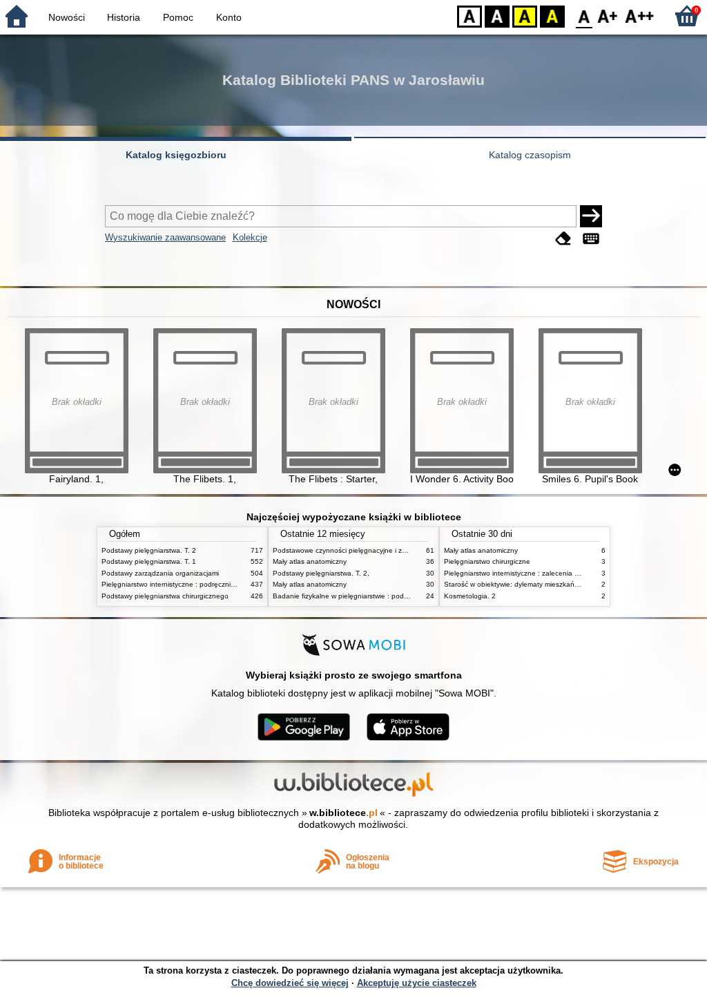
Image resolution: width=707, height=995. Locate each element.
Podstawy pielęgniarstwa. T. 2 (148, 550)
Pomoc (178, 17)
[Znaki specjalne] (591, 238)
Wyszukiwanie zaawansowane (165, 237)
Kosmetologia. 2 (470, 596)
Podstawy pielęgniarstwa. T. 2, (321, 573)
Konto (229, 17)
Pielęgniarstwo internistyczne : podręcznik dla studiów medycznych (207, 584)
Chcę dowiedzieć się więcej (290, 983)
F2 (639, 15)
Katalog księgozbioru (176, 154)
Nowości (66, 17)
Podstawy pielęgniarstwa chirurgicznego (165, 596)
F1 (607, 15)
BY (552, 15)
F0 (584, 15)
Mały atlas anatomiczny (310, 561)
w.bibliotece (343, 812)
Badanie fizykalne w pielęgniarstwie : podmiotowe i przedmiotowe (376, 596)
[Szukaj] (591, 216)
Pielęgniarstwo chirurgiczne (487, 561)
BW (497, 15)
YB (524, 15)
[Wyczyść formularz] (563, 238)
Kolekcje (250, 237)
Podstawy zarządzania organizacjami (160, 573)
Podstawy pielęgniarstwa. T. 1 (148, 561)
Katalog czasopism (530, 154)
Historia (123, 17)
